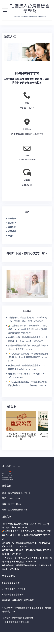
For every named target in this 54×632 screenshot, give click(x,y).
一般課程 (12, 218)
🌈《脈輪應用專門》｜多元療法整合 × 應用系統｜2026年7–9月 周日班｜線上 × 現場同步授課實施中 (27, 329)
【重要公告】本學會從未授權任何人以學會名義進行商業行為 (21, 436)
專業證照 (12, 227)
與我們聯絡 (28, 617)
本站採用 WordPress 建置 (13, 607)
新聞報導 (12, 231)
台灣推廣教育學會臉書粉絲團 (16, 622)
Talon (13, 611)
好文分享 (12, 222)
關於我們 (7, 617)
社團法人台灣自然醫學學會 (30, 8)
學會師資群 (17, 617)
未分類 (11, 235)
